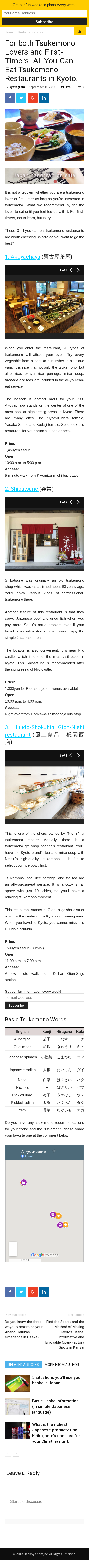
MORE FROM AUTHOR (62, 1365)
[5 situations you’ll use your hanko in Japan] (17, 1383)
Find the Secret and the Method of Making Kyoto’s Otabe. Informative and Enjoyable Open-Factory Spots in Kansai (64, 1335)
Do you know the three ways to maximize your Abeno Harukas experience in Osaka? (24, 1329)
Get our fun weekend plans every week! (45, 5)
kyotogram (17, 87)
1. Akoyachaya (22, 257)
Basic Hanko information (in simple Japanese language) (55, 1406)
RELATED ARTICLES (23, 1365)
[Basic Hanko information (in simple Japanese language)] (17, 1406)
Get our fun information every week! (33, 991)
